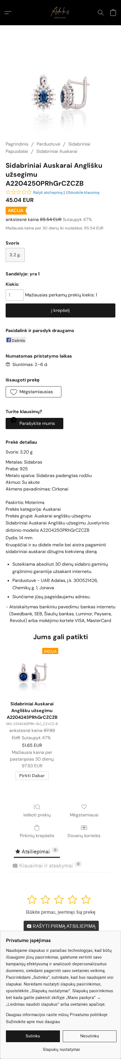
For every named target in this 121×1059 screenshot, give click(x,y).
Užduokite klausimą (82, 192)
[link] (61, 1047)
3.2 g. (15, 255)
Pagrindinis (17, 144)
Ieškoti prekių (37, 815)
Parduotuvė (48, 144)
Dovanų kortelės (84, 836)
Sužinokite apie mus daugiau (33, 1021)
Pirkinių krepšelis (37, 836)
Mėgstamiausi (84, 815)
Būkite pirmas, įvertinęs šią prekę (60, 912)
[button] (60, 12)
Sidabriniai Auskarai (56, 151)
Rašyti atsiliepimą (47, 192)
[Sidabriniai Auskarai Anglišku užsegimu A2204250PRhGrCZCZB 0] (60, 90)
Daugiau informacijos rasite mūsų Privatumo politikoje (56, 1014)
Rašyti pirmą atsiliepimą (63, 926)
